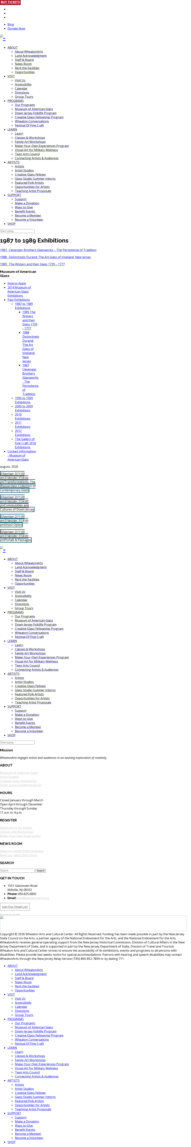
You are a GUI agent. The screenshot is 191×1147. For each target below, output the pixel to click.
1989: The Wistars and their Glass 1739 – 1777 (32, 264)
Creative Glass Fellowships (18, 781)
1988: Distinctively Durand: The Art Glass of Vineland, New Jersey (45, 257)
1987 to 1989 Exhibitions (24, 306)
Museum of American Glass (19, 773)
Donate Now (16, 28)
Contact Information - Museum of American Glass (21, 455)
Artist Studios (9, 777)
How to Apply (16, 283)
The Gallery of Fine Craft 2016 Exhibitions (25, 443)
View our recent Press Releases (22, 851)
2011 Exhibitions (22, 425)
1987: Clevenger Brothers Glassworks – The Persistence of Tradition (48, 250)
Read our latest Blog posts (18, 855)
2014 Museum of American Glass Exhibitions (19, 291)
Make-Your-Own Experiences (20, 836)
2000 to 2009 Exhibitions (24, 408)
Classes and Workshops (16, 832)
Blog (10, 24)
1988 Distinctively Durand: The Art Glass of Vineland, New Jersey (30, 346)
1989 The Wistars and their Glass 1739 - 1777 (29, 320)
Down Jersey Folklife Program (21, 785)
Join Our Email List (15, 907)
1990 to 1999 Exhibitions (24, 400)
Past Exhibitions (18, 300)
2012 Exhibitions (22, 433)
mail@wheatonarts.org (33, 898)
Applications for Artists (16, 828)
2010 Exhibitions (22, 416)
